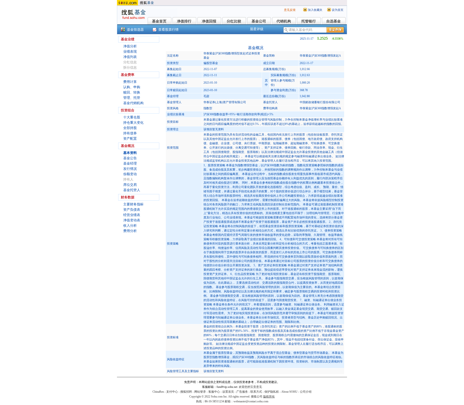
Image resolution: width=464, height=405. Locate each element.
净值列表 (130, 57)
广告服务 (242, 391)
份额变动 (130, 174)
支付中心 (172, 391)
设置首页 (228, 391)
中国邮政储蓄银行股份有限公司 (320, 102)
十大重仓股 (131, 117)
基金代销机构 (133, 103)
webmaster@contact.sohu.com (250, 401)
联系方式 (256, 391)
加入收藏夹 (315, 10)
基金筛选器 (135, 29)
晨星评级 (256, 29)
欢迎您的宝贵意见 (250, 387)
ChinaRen (158, 391)
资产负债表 (131, 209)
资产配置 (130, 138)
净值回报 (209, 21)
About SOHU (289, 391)
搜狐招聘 (186, 391)
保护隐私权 (271, 391)
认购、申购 (131, 87)
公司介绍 (306, 391)
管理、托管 (131, 98)
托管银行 (308, 21)
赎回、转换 (131, 92)
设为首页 (337, 10)
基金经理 (130, 163)
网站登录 (200, 391)
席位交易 (130, 185)
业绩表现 (130, 51)
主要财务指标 (133, 204)
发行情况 (130, 169)
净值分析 (130, 46)
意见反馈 (290, 10)
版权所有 (269, 396)
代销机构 (283, 21)
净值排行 (184, 21)
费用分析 (130, 231)
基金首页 (159, 21)
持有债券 (130, 133)
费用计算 (130, 82)
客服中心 (214, 391)
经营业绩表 (131, 215)
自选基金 (333, 21)
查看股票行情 (168, 29)
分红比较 (234, 21)
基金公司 (259, 21)
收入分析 (130, 225)
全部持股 (130, 128)
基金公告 (130, 158)
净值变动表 (131, 220)
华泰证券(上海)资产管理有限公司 (224, 102)
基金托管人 (131, 190)
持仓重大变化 (133, 122)
